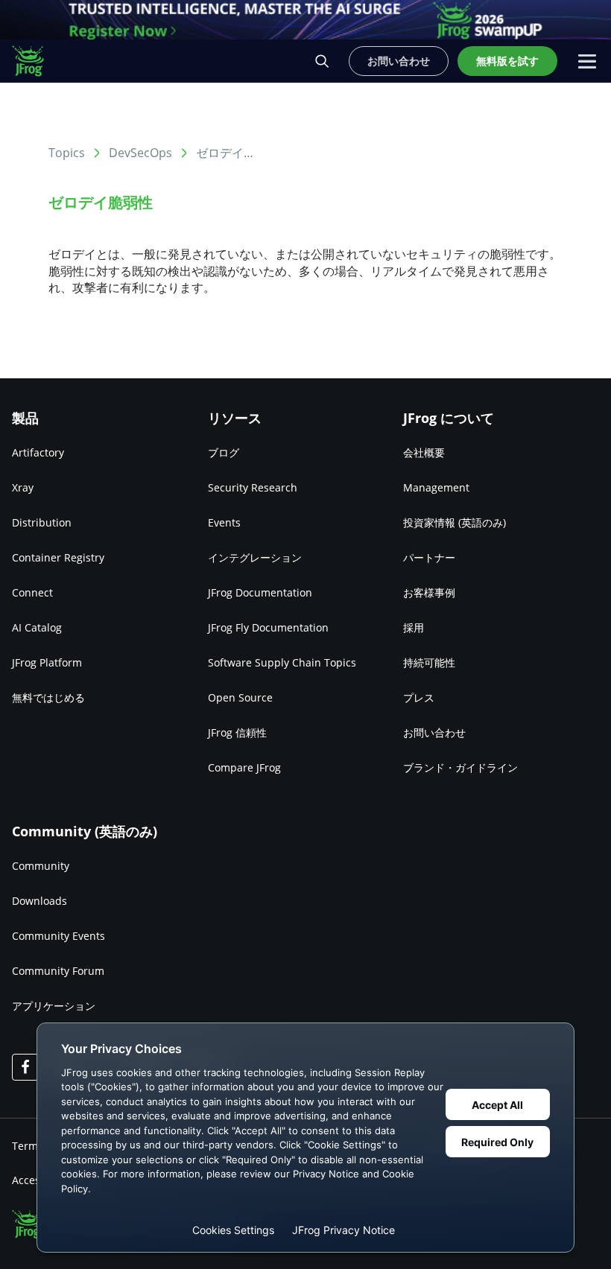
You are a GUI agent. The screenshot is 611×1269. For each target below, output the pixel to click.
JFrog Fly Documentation (268, 627)
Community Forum (58, 971)
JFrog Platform (47, 662)
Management (436, 487)
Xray (23, 487)
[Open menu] (587, 61)
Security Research (252, 487)
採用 (413, 627)
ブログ (223, 452)
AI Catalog (37, 627)
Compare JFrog (244, 767)
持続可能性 (429, 662)
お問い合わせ (434, 732)
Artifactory (38, 452)
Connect (32, 592)
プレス (418, 697)
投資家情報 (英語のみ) (454, 522)
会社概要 (424, 452)
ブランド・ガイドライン (460, 767)
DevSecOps (140, 152)
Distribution (42, 522)
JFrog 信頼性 (237, 732)
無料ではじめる (48, 697)
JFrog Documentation (260, 592)
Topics (66, 152)
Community (40, 866)
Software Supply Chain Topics (282, 662)
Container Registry (58, 557)
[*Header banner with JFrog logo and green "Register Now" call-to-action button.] (305, 19)
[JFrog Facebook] (25, 1067)
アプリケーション (53, 1006)
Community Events (58, 936)
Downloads (39, 901)
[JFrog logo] (36, 61)
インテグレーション (255, 557)
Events (224, 522)
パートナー (429, 557)
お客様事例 (429, 592)
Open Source (240, 697)
